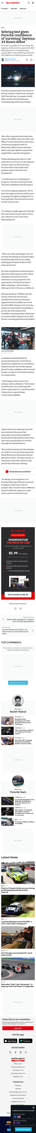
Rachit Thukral (10, 59)
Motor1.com (18, 1063)
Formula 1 (4, 8)
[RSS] (26, 1052)
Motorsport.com (18, 1070)
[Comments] (32, 60)
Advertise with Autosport (18, 1095)
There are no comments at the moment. (18, 649)
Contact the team (18, 1098)
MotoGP (14, 8)
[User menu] (33, 3)
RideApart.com (18, 1076)
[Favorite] (27, 60)
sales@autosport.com (18, 1101)
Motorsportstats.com (18, 1073)
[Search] (29, 3)
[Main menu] (2, 3)
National (23, 8)
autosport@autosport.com (18, 1092)
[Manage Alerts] (21, 608)
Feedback (18, 1085)
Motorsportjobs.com (18, 1067)
